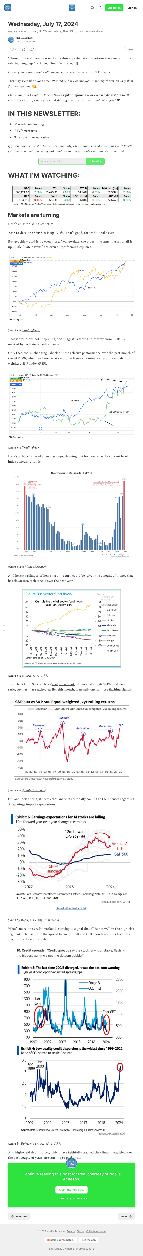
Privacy (71, 1231)
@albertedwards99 (34, 675)
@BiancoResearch (34, 566)
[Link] (3, 113)
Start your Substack (62, 1240)
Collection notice (96, 1231)
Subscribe (114, 7)
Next (124, 1216)
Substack (54, 1248)
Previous (21, 1216)
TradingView (31, 330)
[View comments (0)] (23, 49)
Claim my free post (71, 1190)
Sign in (132, 7)
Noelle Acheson (25, 38)
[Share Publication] (100, 7)
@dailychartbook (62, 684)
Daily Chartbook (46, 920)
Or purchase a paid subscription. (71, 1198)
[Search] (92, 7)
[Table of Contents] (3, 628)
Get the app (89, 1240)
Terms (80, 1231)
